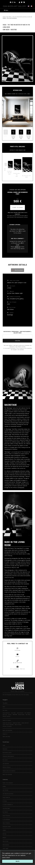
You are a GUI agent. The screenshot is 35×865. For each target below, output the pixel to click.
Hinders (4, 786)
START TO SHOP (17, 207)
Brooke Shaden (21, 714)
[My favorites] (22, 2)
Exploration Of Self (7, 826)
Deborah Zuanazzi (6, 716)
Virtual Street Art (6, 797)
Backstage (14, 29)
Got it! (17, 861)
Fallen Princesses (6, 815)
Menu (6, 10)
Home (4, 745)
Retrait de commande (7, 774)
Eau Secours (5, 812)
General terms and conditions (9, 770)
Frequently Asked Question (8, 756)
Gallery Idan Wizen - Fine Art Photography (12, 16)
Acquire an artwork (7, 720)
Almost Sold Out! (25, 722)
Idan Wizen (28, 714)
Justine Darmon (20, 712)
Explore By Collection (7, 722)
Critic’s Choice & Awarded (8, 724)
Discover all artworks (7, 726)
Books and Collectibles (7, 730)
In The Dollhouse (6, 819)
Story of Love (5, 841)
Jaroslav (9, 714)
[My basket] (24, 2)
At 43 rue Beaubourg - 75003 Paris (17, 668)
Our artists (5, 710)
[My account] (19, 2)
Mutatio (4, 837)
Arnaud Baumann (6, 712)
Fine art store (27, 16)
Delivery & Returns (7, 767)
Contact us (5, 734)
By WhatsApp (17, 650)
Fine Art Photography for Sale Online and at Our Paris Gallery (16, 694)
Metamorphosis (6, 844)
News (4, 706)
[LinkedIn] (16, 2)
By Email (17, 656)
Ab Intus (4, 833)
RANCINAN (15, 714)
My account (5, 759)
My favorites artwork (7, 752)
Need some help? (6, 736)
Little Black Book (6, 808)
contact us (17, 246)
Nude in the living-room (8, 782)
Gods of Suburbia (6, 822)
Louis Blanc (13, 712)
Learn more (6, 857)
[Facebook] (10, 2)
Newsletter (5, 748)
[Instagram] (13, 2)
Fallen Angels (5, 848)
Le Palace (5, 801)
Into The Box (5, 790)
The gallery (5, 703)
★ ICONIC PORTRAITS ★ (8, 804)
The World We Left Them (8, 793)
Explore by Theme (16, 722)
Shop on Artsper (18, 724)
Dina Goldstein (28, 712)
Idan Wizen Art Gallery (14, 5)
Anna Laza (5, 714)
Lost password (6, 763)
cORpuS (4, 830)
